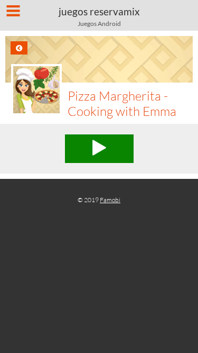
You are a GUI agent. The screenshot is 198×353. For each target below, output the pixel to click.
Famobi (110, 200)
